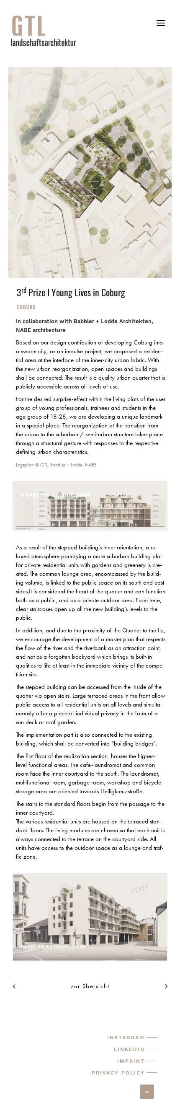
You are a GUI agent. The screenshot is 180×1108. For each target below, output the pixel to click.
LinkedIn (129, 1049)
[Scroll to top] (147, 1090)
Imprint (131, 1061)
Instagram (126, 1038)
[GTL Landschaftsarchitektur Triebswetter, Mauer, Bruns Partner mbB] (94, 30)
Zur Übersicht (90, 986)
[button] (160, 26)
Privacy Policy (118, 1073)
